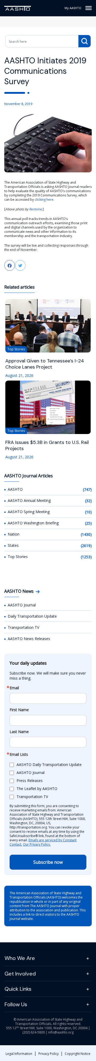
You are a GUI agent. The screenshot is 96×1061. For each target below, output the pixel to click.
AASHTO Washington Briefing (33, 522)
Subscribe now (48, 862)
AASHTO (15, 489)
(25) (88, 523)
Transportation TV (23, 627)
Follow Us (16, 1004)
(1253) (86, 556)
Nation (13, 534)
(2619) (86, 545)
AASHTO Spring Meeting (29, 511)
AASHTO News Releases (29, 638)
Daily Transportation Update (32, 616)
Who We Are (20, 958)
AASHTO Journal (22, 604)
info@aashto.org (61, 1032)
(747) (87, 489)
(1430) (86, 534)
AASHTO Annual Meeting (29, 500)
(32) (88, 500)
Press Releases (30, 780)
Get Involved (20, 973)
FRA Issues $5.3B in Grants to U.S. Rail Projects (47, 445)
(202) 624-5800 (33, 1032)
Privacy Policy (48, 1053)
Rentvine (35, 209)
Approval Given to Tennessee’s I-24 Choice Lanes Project (44, 364)
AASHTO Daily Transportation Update (49, 764)
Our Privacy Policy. (37, 844)
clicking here (44, 199)
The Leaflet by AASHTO (37, 788)
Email (14, 688)
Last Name (19, 732)
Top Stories (18, 556)
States (13, 545)
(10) (88, 511)
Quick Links (18, 988)
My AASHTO (73, 8)
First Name (19, 710)
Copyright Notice (77, 1053)
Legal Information (19, 1053)
